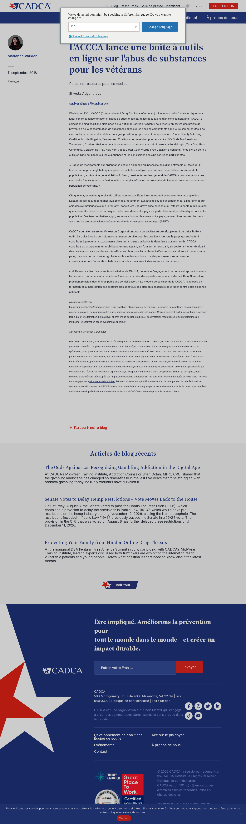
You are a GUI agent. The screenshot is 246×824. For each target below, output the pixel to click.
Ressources (129, 6)
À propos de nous (222, 17)
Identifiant (173, 6)
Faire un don (223, 6)
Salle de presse (152, 6)
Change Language (160, 27)
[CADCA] (30, 6)
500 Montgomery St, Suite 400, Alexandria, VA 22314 (133, 696)
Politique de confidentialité (130, 701)
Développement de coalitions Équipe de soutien (118, 736)
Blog (114, 6)
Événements (104, 745)
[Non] (241, 814)
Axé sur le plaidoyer (167, 735)
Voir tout (123, 585)
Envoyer (189, 667)
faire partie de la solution (102, 381)
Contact (100, 751)
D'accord (124, 818)
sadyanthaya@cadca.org (89, 103)
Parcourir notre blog (90, 428)
